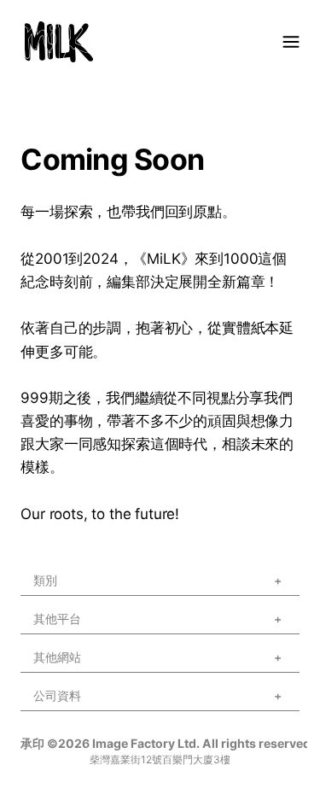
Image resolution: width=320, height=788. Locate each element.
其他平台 (57, 641)
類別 (45, 603)
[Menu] (291, 41)
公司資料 (57, 718)
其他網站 (57, 680)
